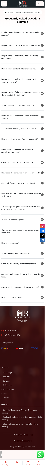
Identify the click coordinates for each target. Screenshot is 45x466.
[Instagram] (41, 226)
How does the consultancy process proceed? (16, 176)
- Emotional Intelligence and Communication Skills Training (21, 423)
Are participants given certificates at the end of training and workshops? (18, 213)
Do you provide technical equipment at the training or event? (19, 83)
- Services (5, 386)
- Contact (5, 403)
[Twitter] (41, 235)
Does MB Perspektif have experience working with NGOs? (17, 200)
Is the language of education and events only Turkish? (18, 119)
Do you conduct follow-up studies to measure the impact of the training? (16, 96)
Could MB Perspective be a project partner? (20, 188)
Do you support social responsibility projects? (16, 46)
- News (4, 399)
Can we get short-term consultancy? (17, 165)
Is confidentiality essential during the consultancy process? (17, 153)
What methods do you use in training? (17, 108)
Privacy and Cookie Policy (22, 446)
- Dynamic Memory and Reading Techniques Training (19, 417)
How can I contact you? (11, 303)
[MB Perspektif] (22, 3)
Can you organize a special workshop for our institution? (20, 236)
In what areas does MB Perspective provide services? (20, 33)
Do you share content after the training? (18, 71)
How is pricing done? (10, 248)
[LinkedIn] (41, 240)
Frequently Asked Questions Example (22, 452)
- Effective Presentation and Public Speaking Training (19, 430)
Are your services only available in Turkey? (19, 131)
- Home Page (6, 378)
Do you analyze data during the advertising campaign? (19, 59)
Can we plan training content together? (18, 269)
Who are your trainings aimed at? (15, 259)
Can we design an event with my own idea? (20, 292)
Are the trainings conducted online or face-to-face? (19, 280)
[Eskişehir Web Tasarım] (1, 454)
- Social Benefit (7, 395)
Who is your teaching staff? (13, 225)
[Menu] (4, 3)
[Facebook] (41, 230)
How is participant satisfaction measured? (19, 142)
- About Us (5, 382)
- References (6, 390)
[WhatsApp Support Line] (38, 454)
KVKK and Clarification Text (22, 440)
